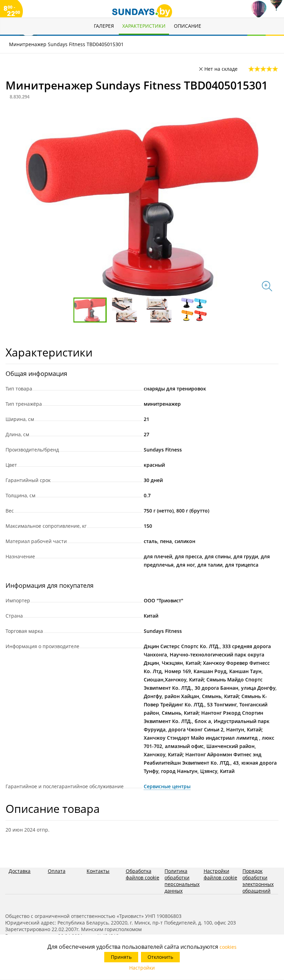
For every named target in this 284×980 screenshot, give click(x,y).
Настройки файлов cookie (220, 874)
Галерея (104, 26)
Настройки (142, 967)
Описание (187, 26)
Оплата (56, 871)
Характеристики (144, 26)
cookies (228, 947)
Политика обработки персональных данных (182, 881)
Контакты (98, 871)
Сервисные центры (167, 786)
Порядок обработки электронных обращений (258, 881)
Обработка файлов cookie (142, 874)
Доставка (19, 871)
